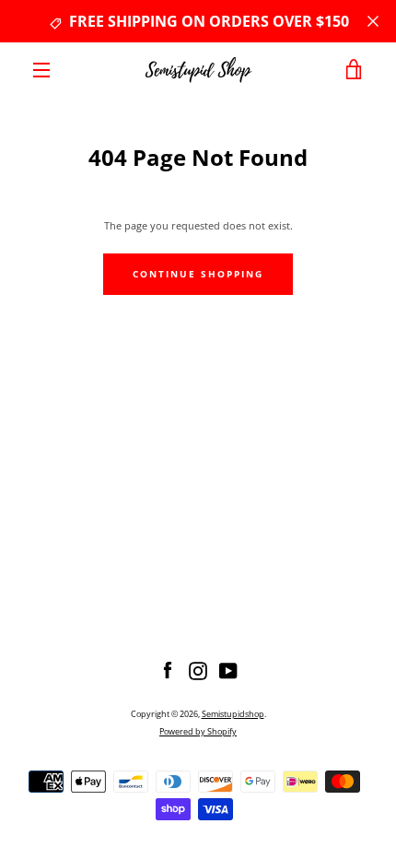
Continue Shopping (198, 274)
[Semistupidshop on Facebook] (167, 670)
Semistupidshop (233, 714)
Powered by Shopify (198, 731)
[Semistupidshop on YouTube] (228, 670)
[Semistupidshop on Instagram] (198, 670)
